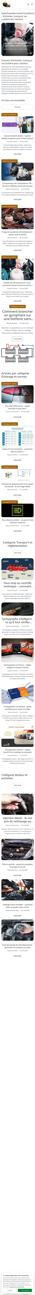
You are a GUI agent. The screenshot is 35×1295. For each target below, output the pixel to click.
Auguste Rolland (12, 141)
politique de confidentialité (16, 1287)
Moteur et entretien (12, 39)
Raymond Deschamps (10, 49)
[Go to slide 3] (31, 53)
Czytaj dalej (17, 339)
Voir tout (17, 107)
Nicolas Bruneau (12, 237)
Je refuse (10, 1290)
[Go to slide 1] (27, 53)
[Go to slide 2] (29, 53)
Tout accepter (25, 1290)
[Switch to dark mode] (28, 4)
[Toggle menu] (32, 4)
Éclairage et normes (17, 306)
